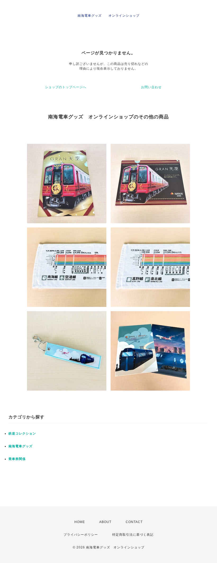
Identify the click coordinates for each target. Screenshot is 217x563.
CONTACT (134, 522)
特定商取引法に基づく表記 (132, 535)
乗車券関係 (17, 459)
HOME (79, 522)
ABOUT (105, 522)
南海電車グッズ (20, 446)
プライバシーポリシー (81, 535)
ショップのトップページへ (65, 87)
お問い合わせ (151, 87)
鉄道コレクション (22, 433)
